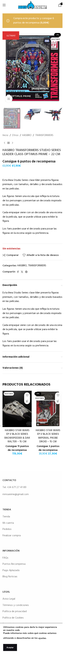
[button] (5, 68)
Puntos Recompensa (14, 564)
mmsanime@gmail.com (15, 494)
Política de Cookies (13, 618)
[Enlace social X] (22, 272)
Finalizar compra (11, 535)
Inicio (5, 135)
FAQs (5, 558)
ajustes (42, 638)
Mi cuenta (8, 523)
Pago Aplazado (11, 570)
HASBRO (27, 135)
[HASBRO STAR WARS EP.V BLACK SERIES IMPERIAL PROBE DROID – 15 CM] (47, 409)
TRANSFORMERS (44, 135)
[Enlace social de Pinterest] (26, 272)
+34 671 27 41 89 (16, 487)
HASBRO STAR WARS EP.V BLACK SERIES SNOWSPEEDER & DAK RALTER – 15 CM (17, 436)
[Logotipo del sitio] (32, 5)
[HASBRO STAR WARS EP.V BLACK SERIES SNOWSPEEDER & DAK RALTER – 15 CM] (17, 409)
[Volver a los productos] (8, 143)
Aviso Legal (8, 599)
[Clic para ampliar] (8, 98)
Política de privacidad (14, 611)
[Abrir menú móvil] (4, 5)
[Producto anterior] (4, 143)
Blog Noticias (9, 576)
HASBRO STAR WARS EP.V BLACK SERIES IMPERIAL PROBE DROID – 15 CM (48, 436)
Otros (15, 135)
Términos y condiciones (15, 605)
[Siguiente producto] (12, 143)
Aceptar (10, 647)
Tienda (6, 516)
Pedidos (7, 529)
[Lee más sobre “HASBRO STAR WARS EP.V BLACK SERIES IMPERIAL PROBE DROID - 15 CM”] (58, 401)
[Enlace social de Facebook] (18, 272)
